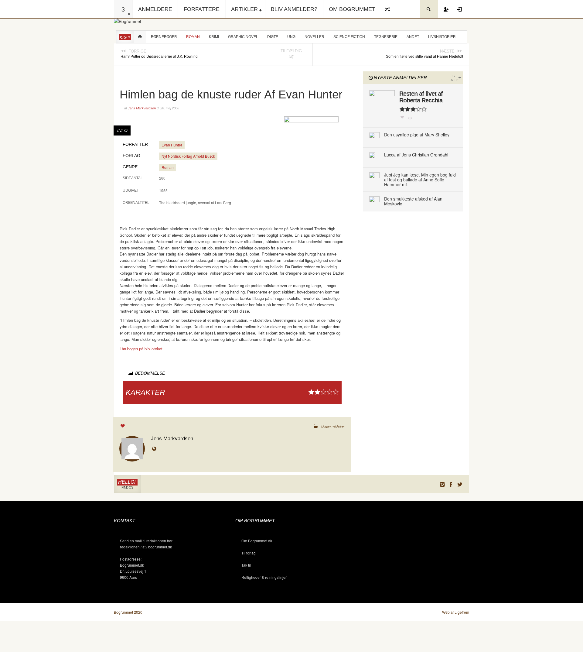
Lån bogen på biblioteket (141, 349)
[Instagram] (442, 484)
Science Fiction (349, 37)
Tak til (246, 565)
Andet (413, 37)
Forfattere (202, 9)
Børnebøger (164, 37)
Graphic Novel (243, 37)
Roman (193, 37)
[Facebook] (451, 484)
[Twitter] (459, 484)
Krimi (214, 37)
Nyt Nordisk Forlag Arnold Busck (188, 156)
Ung (291, 37)
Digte (272, 37)
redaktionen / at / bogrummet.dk (146, 546)
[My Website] (155, 449)
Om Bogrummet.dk (256, 540)
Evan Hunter (172, 144)
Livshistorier (442, 37)
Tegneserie (385, 37)
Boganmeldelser (333, 426)
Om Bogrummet (352, 9)
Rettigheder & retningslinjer (264, 577)
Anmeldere (155, 9)
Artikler (244, 9)
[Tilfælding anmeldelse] (387, 9)
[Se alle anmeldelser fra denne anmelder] (132, 448)
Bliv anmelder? (294, 9)
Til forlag (248, 552)
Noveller (314, 37)
